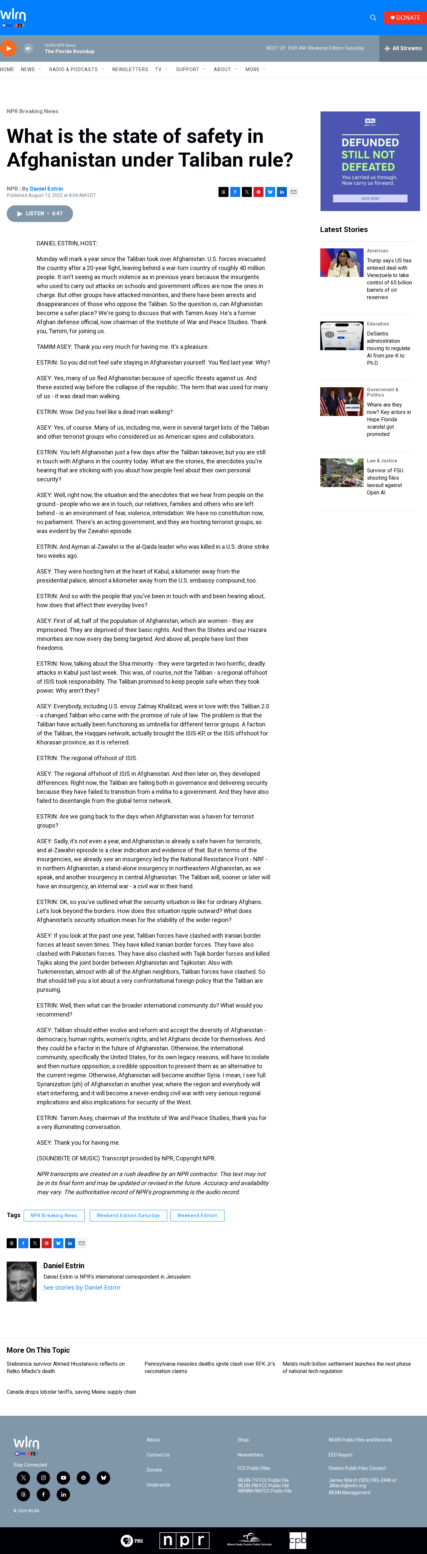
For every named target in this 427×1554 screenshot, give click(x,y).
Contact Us (158, 1455)
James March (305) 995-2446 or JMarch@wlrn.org (363, 1483)
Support (187, 69)
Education (378, 323)
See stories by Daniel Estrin (81, 1287)
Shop (243, 1439)
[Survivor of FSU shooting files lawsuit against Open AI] (342, 472)
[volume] (28, 48)
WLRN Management (350, 1492)
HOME (7, 69)
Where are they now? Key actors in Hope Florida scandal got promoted (389, 419)
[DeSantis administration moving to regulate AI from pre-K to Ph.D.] (342, 335)
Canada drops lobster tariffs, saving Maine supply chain (71, 1392)
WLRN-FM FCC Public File (263, 1485)
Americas (377, 250)
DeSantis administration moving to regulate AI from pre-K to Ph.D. (388, 348)
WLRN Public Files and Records (360, 1439)
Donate (154, 1470)
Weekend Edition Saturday (128, 1215)
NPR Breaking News (32, 111)
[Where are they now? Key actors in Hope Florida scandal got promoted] (342, 401)
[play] (8, 48)
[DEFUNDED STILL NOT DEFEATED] (370, 161)
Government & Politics (383, 392)
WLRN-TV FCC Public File (263, 1480)
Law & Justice (382, 460)
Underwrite (158, 1485)
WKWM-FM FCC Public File (265, 1491)
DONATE (408, 17)
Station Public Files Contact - (358, 1468)
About (222, 69)
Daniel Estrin (46, 188)
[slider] (39, 48)
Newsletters (130, 69)
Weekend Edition (197, 1215)
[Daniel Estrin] (22, 1282)
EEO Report (341, 1455)
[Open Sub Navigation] (40, 69)
